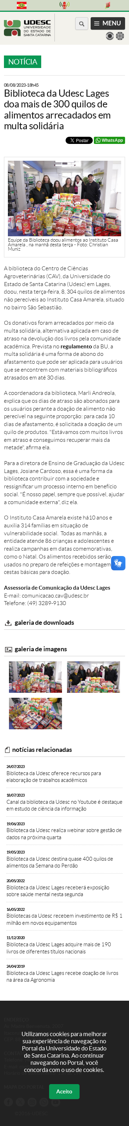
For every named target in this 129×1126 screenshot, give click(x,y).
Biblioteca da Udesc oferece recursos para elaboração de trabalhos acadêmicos (53, 773)
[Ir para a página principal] (27, 34)
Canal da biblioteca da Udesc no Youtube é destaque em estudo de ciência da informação (64, 802)
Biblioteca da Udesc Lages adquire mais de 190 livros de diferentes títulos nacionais (58, 945)
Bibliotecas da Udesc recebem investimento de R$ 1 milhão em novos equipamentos (64, 916)
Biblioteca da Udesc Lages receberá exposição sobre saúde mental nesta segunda (57, 888)
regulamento (76, 346)
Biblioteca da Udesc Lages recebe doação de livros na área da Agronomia (62, 973)
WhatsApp (112, 140)
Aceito (64, 1091)
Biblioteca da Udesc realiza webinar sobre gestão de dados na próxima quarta (64, 831)
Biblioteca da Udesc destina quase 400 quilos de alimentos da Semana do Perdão (59, 859)
